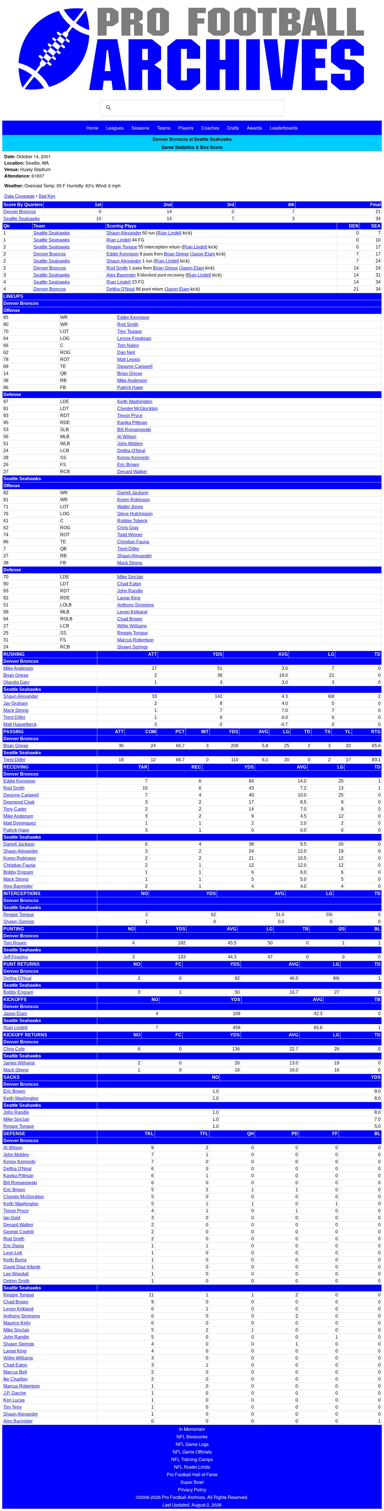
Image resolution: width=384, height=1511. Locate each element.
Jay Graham (15, 703)
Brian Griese (176, 254)
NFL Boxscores (192, 1436)
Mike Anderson (132, 380)
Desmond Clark (19, 802)
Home (92, 128)
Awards (254, 128)
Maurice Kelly (17, 1323)
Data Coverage (19, 196)
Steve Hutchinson (135, 513)
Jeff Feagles (15, 957)
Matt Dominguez (19, 823)
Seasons (140, 128)
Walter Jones (130, 506)
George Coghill (18, 1231)
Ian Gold (11, 1217)
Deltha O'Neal (121, 289)
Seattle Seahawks (21, 218)
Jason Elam (203, 254)
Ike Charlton (15, 1379)
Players (185, 128)
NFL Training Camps (192, 1459)
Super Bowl (192, 1482)
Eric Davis (13, 1245)
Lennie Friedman (134, 338)
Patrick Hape (130, 387)
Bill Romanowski (134, 429)
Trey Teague (129, 331)
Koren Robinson (133, 499)
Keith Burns (15, 1259)
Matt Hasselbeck (20, 724)
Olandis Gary (16, 682)
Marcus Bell (15, 1372)
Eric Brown (128, 464)
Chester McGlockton (137, 408)
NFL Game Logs (192, 1444)
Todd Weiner (130, 534)
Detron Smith (16, 1280)
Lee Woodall (16, 1273)
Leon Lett (12, 1252)
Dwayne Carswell (135, 366)
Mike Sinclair (130, 576)
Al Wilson (126, 436)
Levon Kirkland (132, 612)
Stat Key (47, 196)
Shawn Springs (132, 647)
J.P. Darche (14, 1393)
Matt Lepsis (128, 359)
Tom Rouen (14, 942)
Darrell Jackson (132, 492)
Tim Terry (12, 1407)
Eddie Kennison (123, 254)
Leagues (115, 128)
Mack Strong (129, 562)
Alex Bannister (121, 275)
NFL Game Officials (192, 1451)
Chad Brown (129, 619)
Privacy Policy (192, 1489)
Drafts (233, 128)
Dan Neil (126, 352)
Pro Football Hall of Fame (192, 1474)
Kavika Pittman (132, 422)
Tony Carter (14, 809)
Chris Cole (14, 1049)
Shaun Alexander (124, 233)
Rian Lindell (169, 233)
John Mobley (130, 443)
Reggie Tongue (122, 247)
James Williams (19, 1063)
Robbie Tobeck (132, 520)
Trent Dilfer (128, 548)
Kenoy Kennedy (133, 457)
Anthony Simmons (135, 604)
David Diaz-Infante (21, 1266)
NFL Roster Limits (192, 1467)
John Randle (130, 590)
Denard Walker (132, 471)
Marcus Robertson (135, 640)
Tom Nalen (128, 345)
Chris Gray (128, 527)
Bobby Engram (18, 872)
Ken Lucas (14, 1400)
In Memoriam (192, 1429)
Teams (163, 128)
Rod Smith (117, 268)
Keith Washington (134, 401)
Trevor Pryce (130, 415)
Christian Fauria (133, 541)
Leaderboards (284, 128)
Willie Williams (132, 626)
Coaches (210, 128)
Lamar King (128, 597)
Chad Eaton (129, 583)
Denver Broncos (19, 211)
